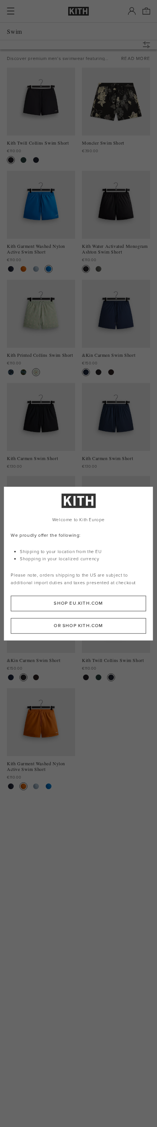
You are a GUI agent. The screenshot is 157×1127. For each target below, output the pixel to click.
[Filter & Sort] (148, 44)
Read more (135, 58)
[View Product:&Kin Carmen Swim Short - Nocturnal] (86, 372)
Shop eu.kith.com (78, 603)
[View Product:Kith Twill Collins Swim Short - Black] (11, 160)
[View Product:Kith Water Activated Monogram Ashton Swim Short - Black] (86, 269)
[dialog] (78, 563)
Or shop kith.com (78, 625)
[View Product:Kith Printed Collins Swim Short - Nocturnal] (11, 372)
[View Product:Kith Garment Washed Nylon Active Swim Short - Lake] (48, 269)
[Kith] (78, 11)
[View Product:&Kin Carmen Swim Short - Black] (98, 372)
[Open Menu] (10, 11)
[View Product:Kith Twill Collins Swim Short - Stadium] (23, 160)
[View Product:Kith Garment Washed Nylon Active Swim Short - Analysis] (36, 269)
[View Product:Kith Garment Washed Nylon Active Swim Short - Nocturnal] (11, 269)
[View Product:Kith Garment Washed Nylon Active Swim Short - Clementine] (23, 269)
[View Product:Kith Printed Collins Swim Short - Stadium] (23, 372)
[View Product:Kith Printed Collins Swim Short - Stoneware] (36, 372)
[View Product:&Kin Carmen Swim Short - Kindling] (111, 372)
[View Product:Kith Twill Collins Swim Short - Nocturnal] (36, 160)
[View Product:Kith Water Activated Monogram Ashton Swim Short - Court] (98, 269)
